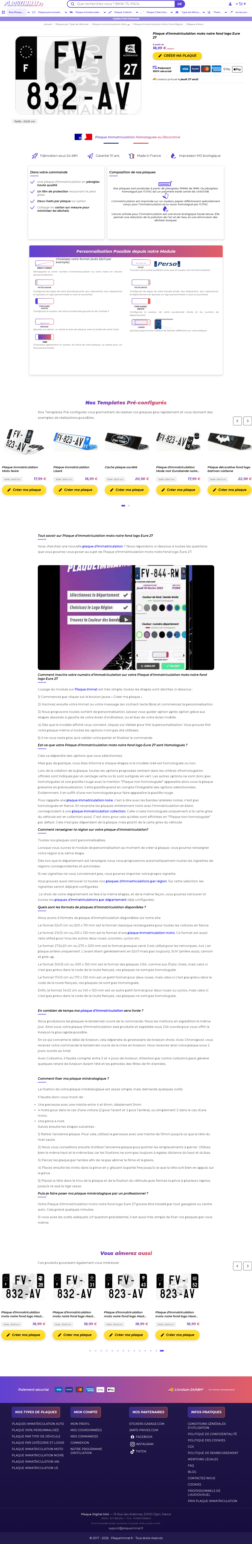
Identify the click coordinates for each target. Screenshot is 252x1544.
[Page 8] (129, 1350)
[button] (126, 617)
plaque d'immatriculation (102, 546)
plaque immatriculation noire (90, 800)
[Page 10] (140, 1350)
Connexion (79, 1443)
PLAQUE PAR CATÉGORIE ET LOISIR (38, 1443)
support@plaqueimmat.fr (126, 1528)
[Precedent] (237, 421)
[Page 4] (107, 1350)
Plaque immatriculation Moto (37, 1449)
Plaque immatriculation (89, 12)
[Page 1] (123, 505)
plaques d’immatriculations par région (136, 881)
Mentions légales (203, 1459)
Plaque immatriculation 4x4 (35, 1461)
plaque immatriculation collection (99, 811)
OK (179, 4)
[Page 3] (101, 1350)
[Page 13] (156, 1350)
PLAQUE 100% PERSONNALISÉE (35, 1430)
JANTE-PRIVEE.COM (143, 1430)
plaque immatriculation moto (151, 933)
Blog (192, 1472)
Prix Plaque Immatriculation (212, 1501)
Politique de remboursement (213, 1453)
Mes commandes (84, 1436)
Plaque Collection (124, 12)
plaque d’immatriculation (102, 1011)
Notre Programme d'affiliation (86, 1451)
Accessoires (242, 12)
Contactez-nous (201, 1478)
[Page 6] (118, 1350)
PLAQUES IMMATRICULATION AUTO (38, 1424)
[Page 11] (145, 1350)
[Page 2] (129, 505)
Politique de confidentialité (212, 1434)
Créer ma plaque (26, 490)
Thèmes (218, 12)
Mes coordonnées (86, 1430)
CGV (191, 1446)
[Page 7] (123, 1350)
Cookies (194, 1484)
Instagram (145, 1444)
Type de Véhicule (191, 12)
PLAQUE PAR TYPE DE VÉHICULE (36, 1436)
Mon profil (80, 1424)
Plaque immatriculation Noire (38, 1455)
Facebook (144, 1437)
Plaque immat (86, 689)
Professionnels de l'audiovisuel (204, 1493)
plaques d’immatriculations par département (91, 900)
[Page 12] (151, 1350)
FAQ (191, 1465)
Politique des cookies (206, 1440)
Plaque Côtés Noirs (158, 12)
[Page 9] (134, 1350)
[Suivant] (247, 421)
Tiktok (141, 1451)
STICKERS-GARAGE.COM (146, 1424)
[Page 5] (112, 1350)
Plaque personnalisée (50, 12)
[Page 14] (162, 1350)
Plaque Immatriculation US (35, 1468)
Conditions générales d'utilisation (207, 1426)
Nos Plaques (16, 12)
